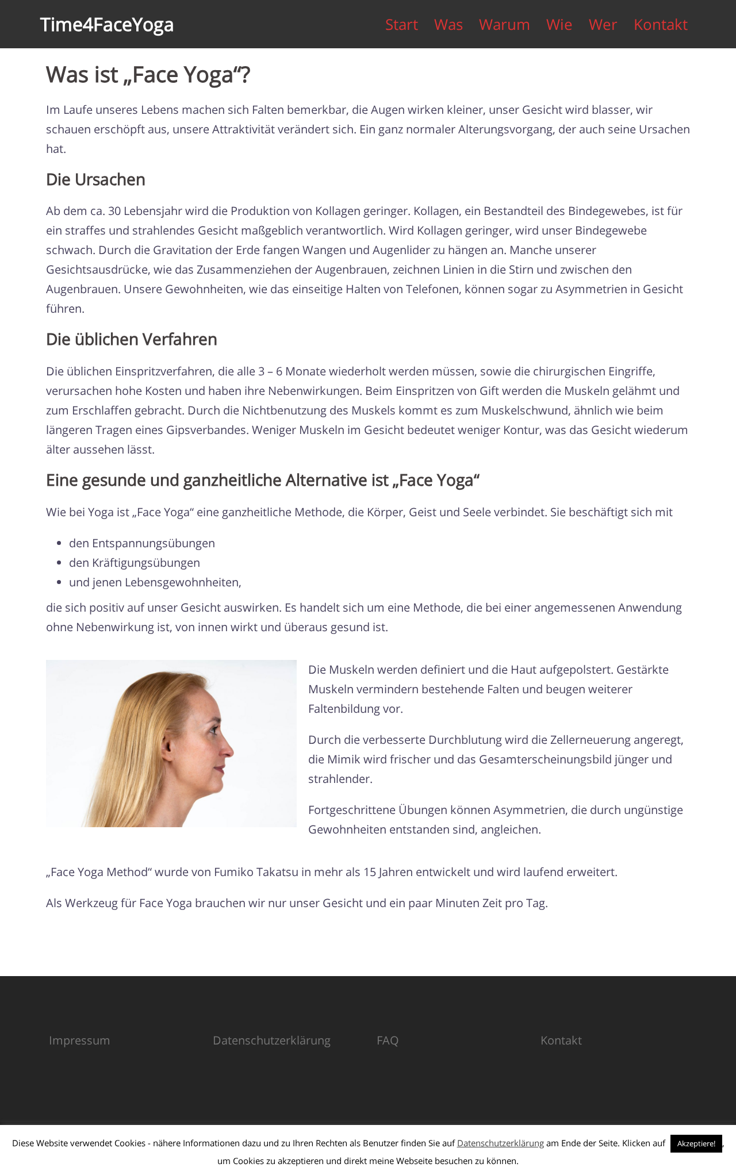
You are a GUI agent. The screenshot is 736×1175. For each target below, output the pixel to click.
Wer (603, 24)
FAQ (388, 1040)
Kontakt (661, 24)
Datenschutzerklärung (272, 1040)
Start (401, 24)
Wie (559, 24)
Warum (504, 24)
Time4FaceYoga (107, 23)
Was (448, 24)
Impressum (79, 1040)
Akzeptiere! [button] (696, 1143)
